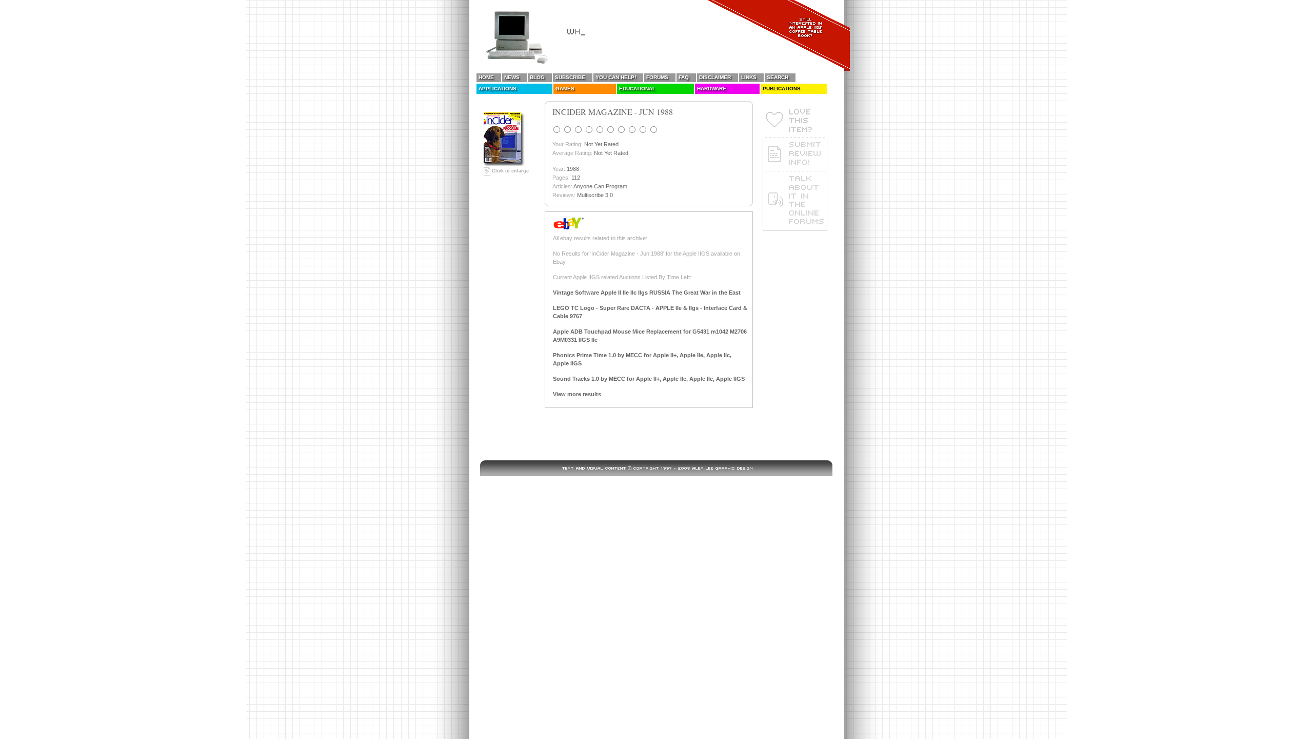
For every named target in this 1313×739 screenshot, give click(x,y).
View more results (577, 394)
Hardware (711, 88)
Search (777, 77)
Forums (657, 77)
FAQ (684, 77)
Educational (637, 88)
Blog (537, 77)
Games (564, 88)
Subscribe (570, 77)
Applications (497, 88)
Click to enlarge (509, 170)
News (512, 77)
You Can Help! (615, 77)
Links (749, 77)
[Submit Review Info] (795, 154)
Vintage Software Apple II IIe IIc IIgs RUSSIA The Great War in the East (647, 292)
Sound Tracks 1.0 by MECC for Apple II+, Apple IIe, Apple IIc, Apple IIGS (649, 379)
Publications (782, 88)
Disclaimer (715, 77)
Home (486, 77)
